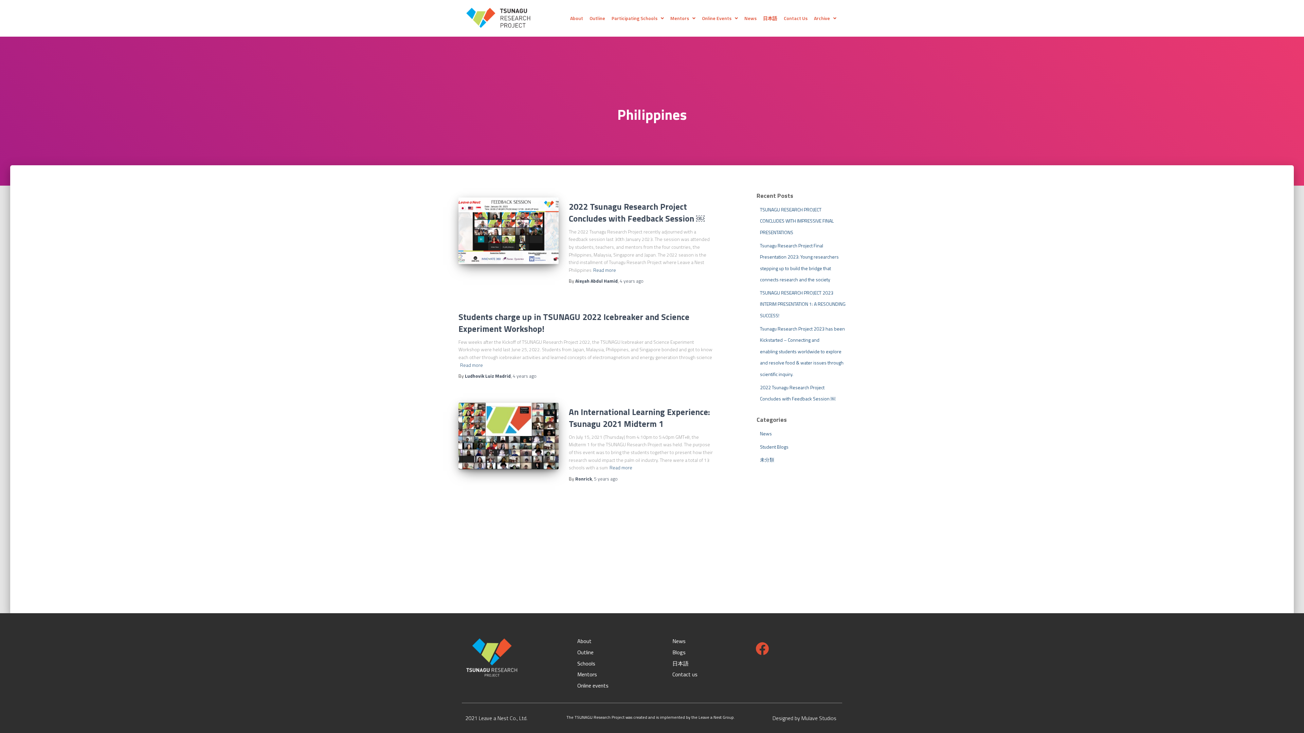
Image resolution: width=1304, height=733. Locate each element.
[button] (637, 18)
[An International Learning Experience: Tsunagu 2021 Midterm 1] (508, 436)
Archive (822, 18)
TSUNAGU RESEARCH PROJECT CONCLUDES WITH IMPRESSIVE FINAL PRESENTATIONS (797, 221)
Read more (604, 270)
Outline (597, 18)
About (576, 18)
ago (632, 280)
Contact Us (796, 18)
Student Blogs (774, 446)
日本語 (770, 18)
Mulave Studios (818, 718)
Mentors (679, 18)
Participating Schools (634, 18)
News (750, 18)
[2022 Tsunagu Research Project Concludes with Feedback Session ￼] (508, 231)
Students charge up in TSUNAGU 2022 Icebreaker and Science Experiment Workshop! (573, 323)
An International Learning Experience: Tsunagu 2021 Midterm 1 (639, 418)
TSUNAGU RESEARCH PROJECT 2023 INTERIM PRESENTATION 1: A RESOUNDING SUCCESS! (803, 304)
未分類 (767, 459)
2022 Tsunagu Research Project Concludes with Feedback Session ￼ (637, 212)
